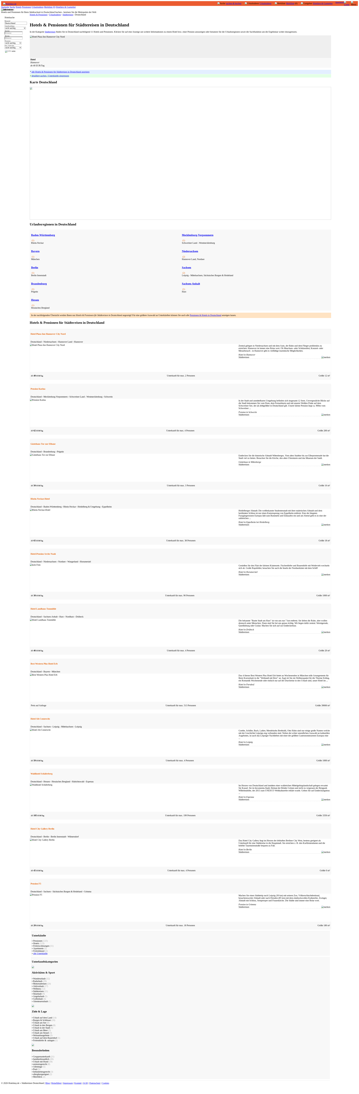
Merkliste (290, 3)
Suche (12, 7)
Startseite (5, 7)
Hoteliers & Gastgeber (323, 3)
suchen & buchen (233, 3)
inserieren (339, 2)
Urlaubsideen (265, 3)
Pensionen (26, 7)
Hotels (18, 7)
